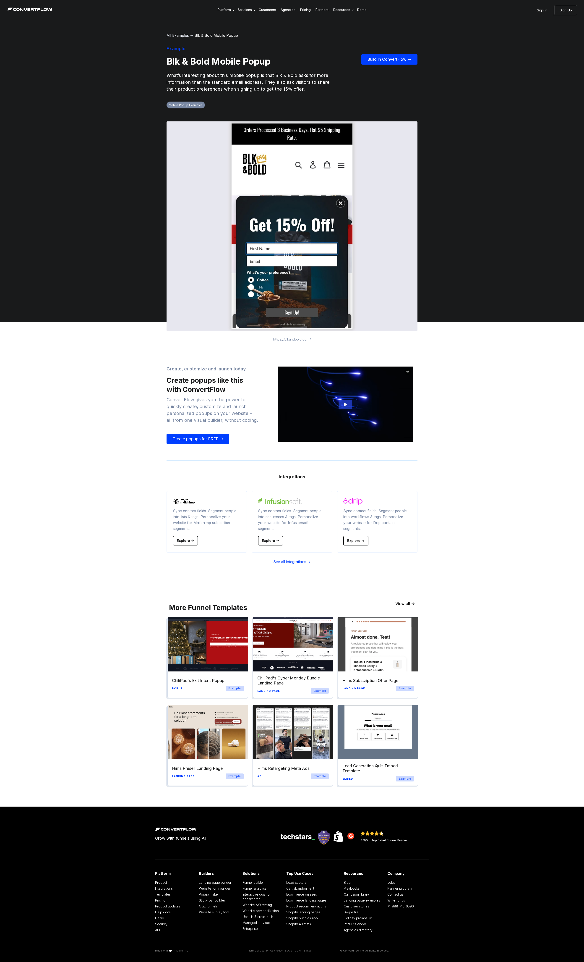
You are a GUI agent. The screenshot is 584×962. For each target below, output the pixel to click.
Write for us (396, 900)
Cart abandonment (300, 888)
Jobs (391, 882)
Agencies (288, 10)
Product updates (167, 906)
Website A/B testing (257, 905)
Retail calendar (355, 924)
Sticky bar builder (212, 900)
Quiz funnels (208, 906)
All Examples (178, 35)
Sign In (542, 10)
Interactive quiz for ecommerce (256, 896)
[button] (225, 10)
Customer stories (356, 906)
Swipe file (351, 912)
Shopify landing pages (303, 912)
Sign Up (566, 10)
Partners (321, 10)
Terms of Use (256, 950)
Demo (362, 10)
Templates (163, 894)
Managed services (256, 923)
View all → (405, 603)
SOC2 (288, 950)
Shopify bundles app (302, 918)
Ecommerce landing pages (306, 900)
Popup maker (209, 894)
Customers (267, 10)
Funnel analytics (254, 888)
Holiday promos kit (358, 918)
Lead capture (296, 882)
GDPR (298, 950)
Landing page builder (215, 882)
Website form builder (214, 888)
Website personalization (260, 911)
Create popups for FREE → (197, 438)
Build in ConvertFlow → (389, 59)
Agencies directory (358, 930)
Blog (347, 882)
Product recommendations (306, 906)
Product (161, 882)
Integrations (164, 888)
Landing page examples (362, 900)
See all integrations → (292, 561)
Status (307, 950)
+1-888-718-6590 (400, 906)
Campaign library (356, 894)
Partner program (399, 888)
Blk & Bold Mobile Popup (216, 35)
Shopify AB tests (298, 924)
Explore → (185, 540)
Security (161, 924)
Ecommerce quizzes (301, 894)
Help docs (163, 912)
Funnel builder (253, 882)
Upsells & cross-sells (258, 917)
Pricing (305, 10)
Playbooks (352, 888)
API (157, 930)
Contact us (395, 894)
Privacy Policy (274, 950)
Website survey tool (214, 912)
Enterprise (250, 929)
